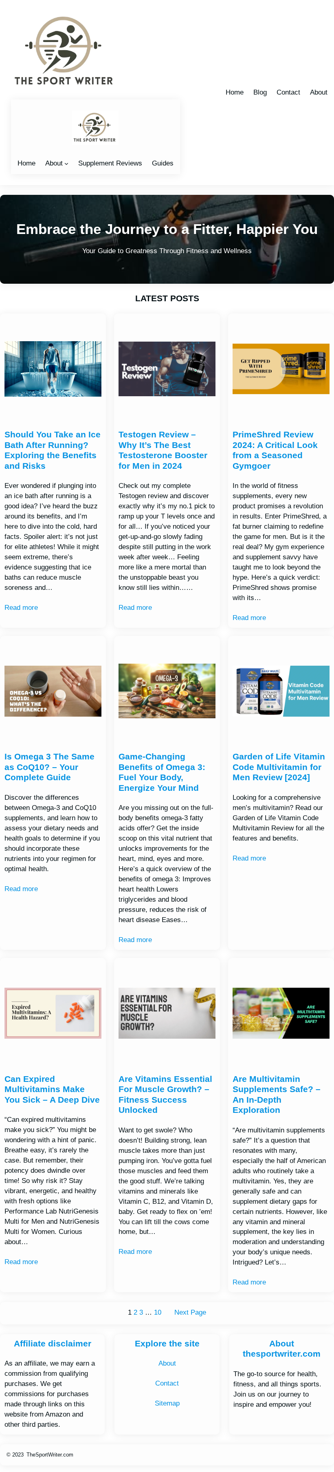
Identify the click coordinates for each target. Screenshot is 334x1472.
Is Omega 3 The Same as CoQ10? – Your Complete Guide (49, 767)
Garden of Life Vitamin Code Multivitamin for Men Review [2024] (279, 767)
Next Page (190, 1312)
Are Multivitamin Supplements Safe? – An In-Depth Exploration (277, 1094)
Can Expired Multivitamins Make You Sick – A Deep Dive (52, 1089)
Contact (167, 1383)
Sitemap (167, 1403)
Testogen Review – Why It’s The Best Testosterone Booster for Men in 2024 (163, 450)
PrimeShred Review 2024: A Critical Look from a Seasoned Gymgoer (275, 450)
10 (157, 1312)
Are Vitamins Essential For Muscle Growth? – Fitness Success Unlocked (165, 1094)
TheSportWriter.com (49, 1455)
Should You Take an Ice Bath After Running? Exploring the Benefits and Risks (52, 450)
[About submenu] (66, 163)
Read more (21, 607)
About (54, 163)
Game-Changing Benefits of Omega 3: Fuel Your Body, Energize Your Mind (162, 772)
